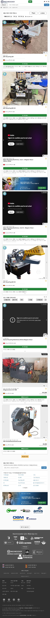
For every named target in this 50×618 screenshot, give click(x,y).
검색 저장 (25, 456)
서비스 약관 (29, 615)
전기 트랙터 (36, 485)
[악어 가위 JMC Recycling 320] (25, 37)
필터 (34, 13)
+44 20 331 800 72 (9, 565)
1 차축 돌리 (6, 475)
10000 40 (5, 477)
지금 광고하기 (42, 188)
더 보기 (25, 487)
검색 (47, 5)
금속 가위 (14, 299)
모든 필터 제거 (29, 16)
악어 (22, 299)
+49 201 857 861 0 (32, 565)
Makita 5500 (6, 573)
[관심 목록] (44, 1)
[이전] (3, 37)
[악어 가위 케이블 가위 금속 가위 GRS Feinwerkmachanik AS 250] (25, 422)
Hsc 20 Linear (21, 483)
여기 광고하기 (25, 527)
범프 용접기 (29, 573)
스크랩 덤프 (39, 299)
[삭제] (11, 16)
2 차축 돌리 (6, 480)
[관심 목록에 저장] (46, 55)
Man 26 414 (22, 573)
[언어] (46, 1)
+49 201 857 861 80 (9, 567)
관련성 (43, 13)
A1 (4, 483)
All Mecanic (6, 485)
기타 (34, 475)
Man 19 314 (36, 573)
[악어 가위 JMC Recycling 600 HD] (25, 262)
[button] (48, 1)
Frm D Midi (21, 475)
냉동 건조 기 (36, 480)
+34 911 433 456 (32, 567)
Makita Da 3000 (14, 573)
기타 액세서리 (36, 477)
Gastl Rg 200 (21, 480)
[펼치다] (25, 70)
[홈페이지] (1, 7)
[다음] (46, 37)
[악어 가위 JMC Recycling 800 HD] (25, 88)
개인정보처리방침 (23, 615)
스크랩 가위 (7, 299)
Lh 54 (19, 485)
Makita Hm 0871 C (25, 576)
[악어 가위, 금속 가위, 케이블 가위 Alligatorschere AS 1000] (25, 370)
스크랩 (30, 299)
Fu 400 (19, 477)
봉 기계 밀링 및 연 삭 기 (38, 483)
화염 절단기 (43, 573)
